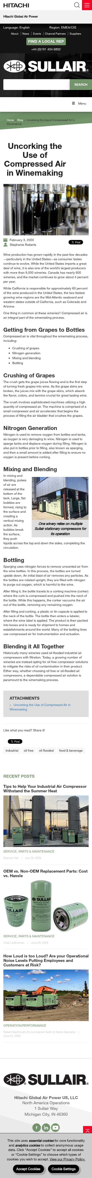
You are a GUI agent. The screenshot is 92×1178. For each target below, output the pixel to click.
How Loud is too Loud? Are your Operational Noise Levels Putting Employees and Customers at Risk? (46, 960)
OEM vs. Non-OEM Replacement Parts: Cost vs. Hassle (45, 873)
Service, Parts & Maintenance (28, 851)
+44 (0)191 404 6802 (46, 49)
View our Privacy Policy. (67, 1159)
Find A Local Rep (46, 41)
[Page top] (87, 1130)
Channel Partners (55, 33)
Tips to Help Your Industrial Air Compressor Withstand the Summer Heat (45, 788)
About (14, 33)
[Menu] (87, 5)
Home (10, 120)
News (25, 33)
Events (37, 33)
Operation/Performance (24, 1025)
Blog (20, 120)
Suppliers (75, 33)
